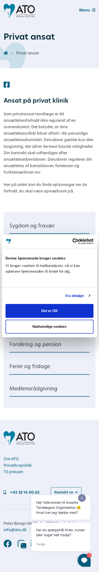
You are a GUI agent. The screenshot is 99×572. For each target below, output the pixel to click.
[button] (81, 10)
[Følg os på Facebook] (11, 544)
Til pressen (13, 472)
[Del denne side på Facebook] (7, 85)
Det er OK (49, 311)
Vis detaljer (74, 296)
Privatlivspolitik (18, 466)
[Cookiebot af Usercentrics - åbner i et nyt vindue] (72, 241)
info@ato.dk (15, 530)
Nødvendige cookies (49, 326)
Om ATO (11, 459)
